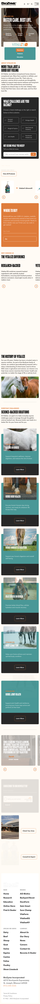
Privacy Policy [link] (7, 996)
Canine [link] (6, 957)
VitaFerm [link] (24, 914)
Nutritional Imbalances (28, 136)
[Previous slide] (3, 197)
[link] (9, 4)
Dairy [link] (5, 932)
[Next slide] (36, 197)
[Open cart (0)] (28, 4)
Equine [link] (6, 953)
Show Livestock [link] (10, 969)
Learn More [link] (20, 469)
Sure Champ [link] (25, 910)
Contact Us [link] (25, 949)
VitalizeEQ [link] (25, 918)
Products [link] (20, 53)
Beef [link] (5, 937)
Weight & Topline (13, 128)
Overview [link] (20, 50)
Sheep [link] (6, 941)
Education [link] (20, 57)
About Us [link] (24, 932)
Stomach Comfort (10, 120)
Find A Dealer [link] (9, 910)
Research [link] (7, 898)
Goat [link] (5, 945)
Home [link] (6, 894)
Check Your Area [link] (28, 831)
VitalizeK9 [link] (25, 923)
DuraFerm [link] (24, 902)
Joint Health (11, 136)
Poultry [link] (6, 965)
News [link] (22, 941)
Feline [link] (6, 961)
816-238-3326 (9, 986)
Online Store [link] (9, 906)
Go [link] (6, 239)
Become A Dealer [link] (28, 953)
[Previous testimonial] (5, 769)
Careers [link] (23, 945)
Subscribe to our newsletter (15, 786)
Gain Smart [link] (25, 906)
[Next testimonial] (35, 769)
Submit (7, 805)
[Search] (31, 4)
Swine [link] (6, 949)
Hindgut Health (29, 120)
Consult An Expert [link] (29, 857)
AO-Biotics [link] (25, 894)
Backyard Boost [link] (27, 898)
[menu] (36, 4)
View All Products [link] (9, 174)
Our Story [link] (24, 937)
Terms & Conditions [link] (10, 993)
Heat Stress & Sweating (29, 128)
